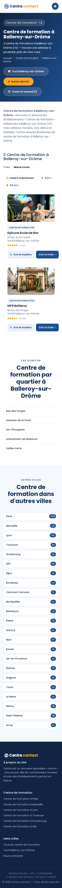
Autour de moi (20, 81)
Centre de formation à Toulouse (23, 815)
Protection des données (19, 877)
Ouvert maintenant (21, 178)
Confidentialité (44, 873)
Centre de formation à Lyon (20, 810)
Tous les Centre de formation (21, 844)
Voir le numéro (22, 254)
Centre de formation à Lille (20, 826)
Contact (51, 877)
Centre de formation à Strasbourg (24, 821)
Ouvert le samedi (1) (24, 91)
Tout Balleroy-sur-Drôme (28, 71)
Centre (24, 6)
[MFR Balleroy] (31, 281)
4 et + (48, 178)
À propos (40, 877)
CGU (31, 873)
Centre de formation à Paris (20, 798)
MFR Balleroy (17, 306)
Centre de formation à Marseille (23, 804)
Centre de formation (27, 58)
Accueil (7, 58)
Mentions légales (18, 873)
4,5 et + (14, 185)
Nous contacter (13, 856)
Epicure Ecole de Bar (22, 233)
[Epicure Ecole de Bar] (31, 208)
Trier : (7, 167)
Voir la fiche (46, 254)
